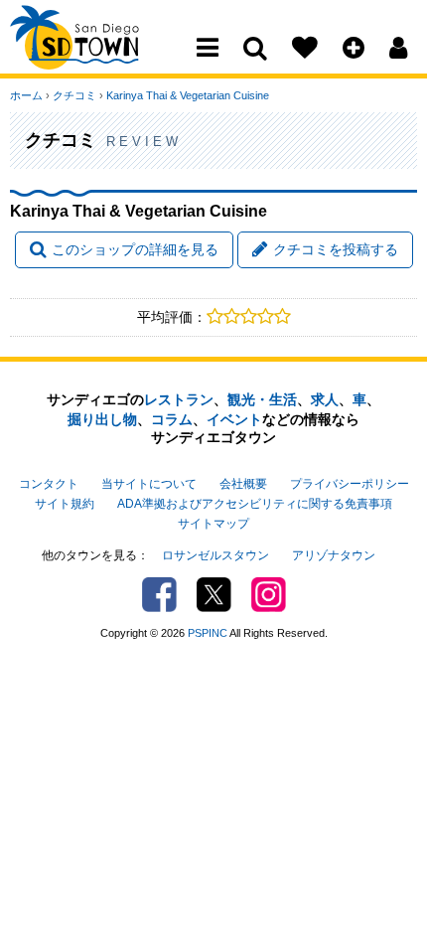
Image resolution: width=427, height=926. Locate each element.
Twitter (214, 594)
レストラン (179, 399)
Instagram (268, 594)
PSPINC (207, 633)
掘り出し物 (102, 419)
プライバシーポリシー (349, 484)
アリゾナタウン (333, 555)
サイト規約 (64, 504)
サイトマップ (213, 524)
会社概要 (243, 484)
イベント (234, 419)
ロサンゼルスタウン (215, 555)
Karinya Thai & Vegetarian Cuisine (187, 95)
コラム (172, 419)
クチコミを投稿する (335, 249)
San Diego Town (97, 54)
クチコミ (74, 95)
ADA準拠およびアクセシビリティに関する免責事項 (254, 504)
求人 (325, 399)
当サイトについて (149, 484)
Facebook (159, 594)
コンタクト (48, 484)
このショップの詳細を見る (135, 249)
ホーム (26, 95)
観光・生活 (262, 399)
